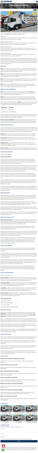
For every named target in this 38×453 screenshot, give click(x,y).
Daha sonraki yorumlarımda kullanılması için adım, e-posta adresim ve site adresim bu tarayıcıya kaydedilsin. (17, 439)
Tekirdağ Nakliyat (19, 422)
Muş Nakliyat (6, 422)
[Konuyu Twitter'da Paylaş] (35, 10)
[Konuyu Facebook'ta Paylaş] (33, 10)
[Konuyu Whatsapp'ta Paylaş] (36, 10)
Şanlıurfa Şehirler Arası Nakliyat (31, 422)
